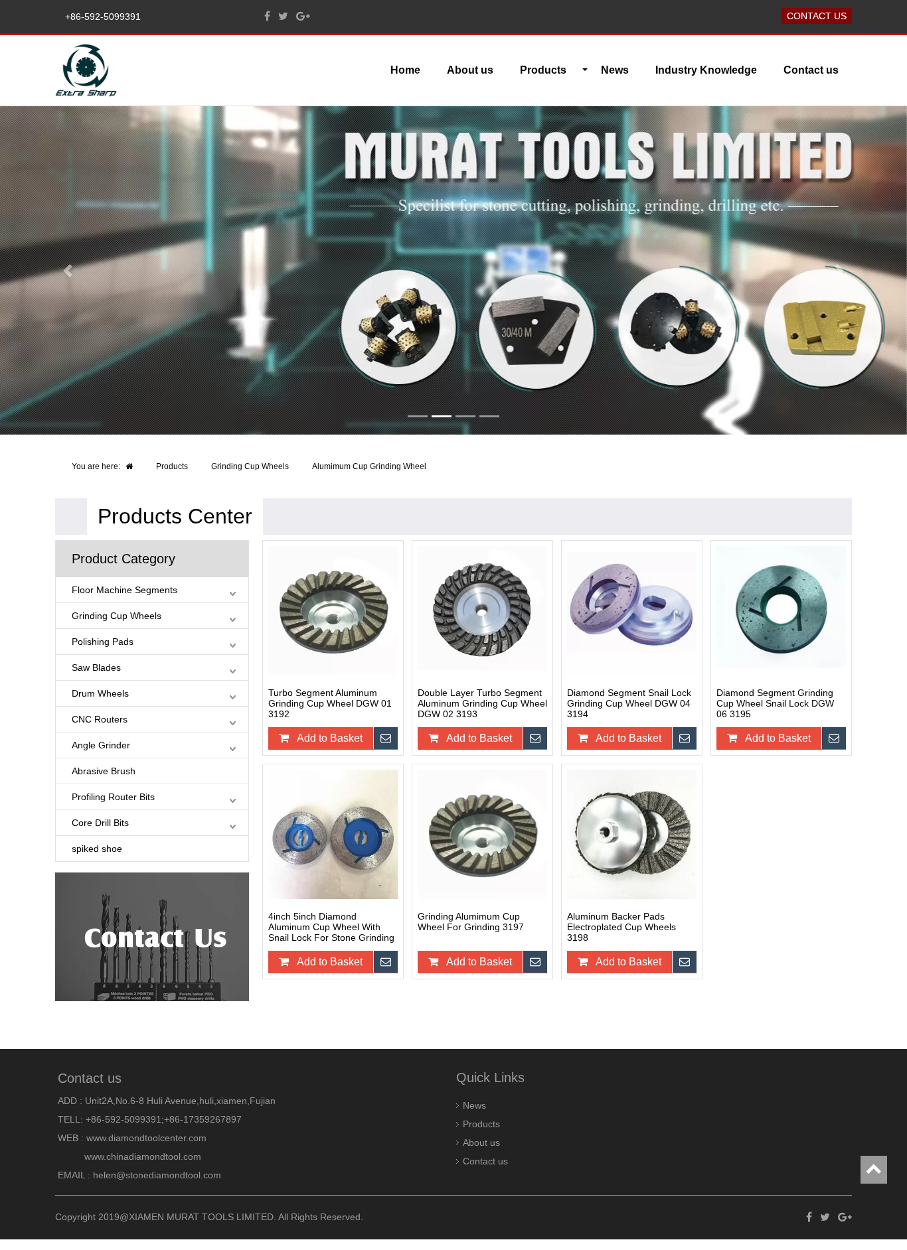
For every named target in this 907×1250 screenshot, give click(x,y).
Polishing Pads (102, 641)
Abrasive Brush (103, 771)
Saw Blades (96, 667)
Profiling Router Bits (113, 797)
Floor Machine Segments (124, 590)
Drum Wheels (100, 693)
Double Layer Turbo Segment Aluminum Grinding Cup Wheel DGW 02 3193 (482, 703)
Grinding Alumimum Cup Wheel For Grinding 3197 (471, 921)
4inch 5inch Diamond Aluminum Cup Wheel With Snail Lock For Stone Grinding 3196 (331, 927)
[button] (68, 270)
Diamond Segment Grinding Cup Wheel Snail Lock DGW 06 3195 (775, 703)
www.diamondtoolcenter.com (146, 1138)
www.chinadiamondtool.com (142, 1156)
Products (172, 466)
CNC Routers (99, 719)
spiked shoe (97, 848)
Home (405, 70)
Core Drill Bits (100, 822)
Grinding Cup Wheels (250, 466)
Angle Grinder (101, 745)
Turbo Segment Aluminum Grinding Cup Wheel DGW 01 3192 (330, 703)
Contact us (817, 16)
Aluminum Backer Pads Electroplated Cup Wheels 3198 (621, 927)
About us (470, 70)
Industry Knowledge (706, 70)
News (615, 70)
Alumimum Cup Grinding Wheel (369, 466)
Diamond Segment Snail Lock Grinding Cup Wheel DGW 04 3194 (629, 703)
